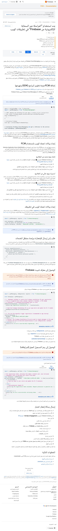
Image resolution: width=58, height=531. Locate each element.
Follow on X (35, 493)
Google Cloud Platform (51, 516)
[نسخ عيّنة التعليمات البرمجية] (54, 107)
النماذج (55, 494)
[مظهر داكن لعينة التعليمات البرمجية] (52, 107)
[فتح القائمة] (55, 1)
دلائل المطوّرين (53, 489)
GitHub (54, 499)
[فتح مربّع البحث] (23, 2)
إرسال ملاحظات (7, 26)
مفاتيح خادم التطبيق (30, 201)
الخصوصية (51, 524)
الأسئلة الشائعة (16, 500)
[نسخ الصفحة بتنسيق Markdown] (49, 33)
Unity (13, 52)
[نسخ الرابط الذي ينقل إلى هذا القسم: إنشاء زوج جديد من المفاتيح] (34, 157)
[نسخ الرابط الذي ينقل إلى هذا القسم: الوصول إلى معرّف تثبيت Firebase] (24, 270)
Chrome (54, 511)
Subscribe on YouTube (33, 496)
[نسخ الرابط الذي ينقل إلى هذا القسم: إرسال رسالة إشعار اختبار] (33, 407)
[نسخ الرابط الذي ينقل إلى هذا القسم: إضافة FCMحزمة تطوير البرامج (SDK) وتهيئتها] (13, 86)
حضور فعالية (35, 498)
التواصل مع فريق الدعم (14, 489)
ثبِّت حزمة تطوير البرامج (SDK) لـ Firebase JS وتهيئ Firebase (30, 89)
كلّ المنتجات (54, 518)
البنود (55, 524)
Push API (45, 67)
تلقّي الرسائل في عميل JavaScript (44, 461)
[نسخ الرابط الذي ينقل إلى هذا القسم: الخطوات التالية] (41, 452)
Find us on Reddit (34, 491)
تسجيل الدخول (4, 1)
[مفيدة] (6, 22)
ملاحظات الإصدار (16, 496)
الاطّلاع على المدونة (34, 489)
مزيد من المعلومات (47, 101)
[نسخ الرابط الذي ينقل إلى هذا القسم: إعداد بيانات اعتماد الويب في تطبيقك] (23, 207)
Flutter (20, 52)
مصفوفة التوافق (19, 67)
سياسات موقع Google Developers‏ (32, 477)
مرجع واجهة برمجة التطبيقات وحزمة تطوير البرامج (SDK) (48, 492)
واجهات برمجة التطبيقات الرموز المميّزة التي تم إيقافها (32, 229)
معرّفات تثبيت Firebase (44, 80)
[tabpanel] (29, 115)
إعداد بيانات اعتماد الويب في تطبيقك (20, 199)
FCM (42, 6)
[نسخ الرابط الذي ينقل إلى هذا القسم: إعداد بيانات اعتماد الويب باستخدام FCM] (19, 144)
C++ (43, 54)
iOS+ (44, 52)
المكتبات (54, 497)
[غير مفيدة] (4, 22)
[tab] (51, 97)
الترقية (11, 101)
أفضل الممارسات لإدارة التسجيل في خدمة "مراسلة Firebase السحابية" (28, 283)
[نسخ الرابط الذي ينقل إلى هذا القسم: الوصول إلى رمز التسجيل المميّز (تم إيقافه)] (18, 347)
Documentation (51, 6)
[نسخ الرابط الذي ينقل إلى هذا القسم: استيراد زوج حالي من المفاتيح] (33, 174)
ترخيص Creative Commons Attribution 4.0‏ (34, 476)
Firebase (53, 22)
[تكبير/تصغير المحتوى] (47, 37)
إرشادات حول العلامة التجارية (13, 498)
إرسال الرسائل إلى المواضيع (46, 464)
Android (36, 52)
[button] (51, 97)
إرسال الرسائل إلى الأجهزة (47, 459)
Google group (15, 493)
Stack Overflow (15, 491)
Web (28, 52)
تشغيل (36, 22)
